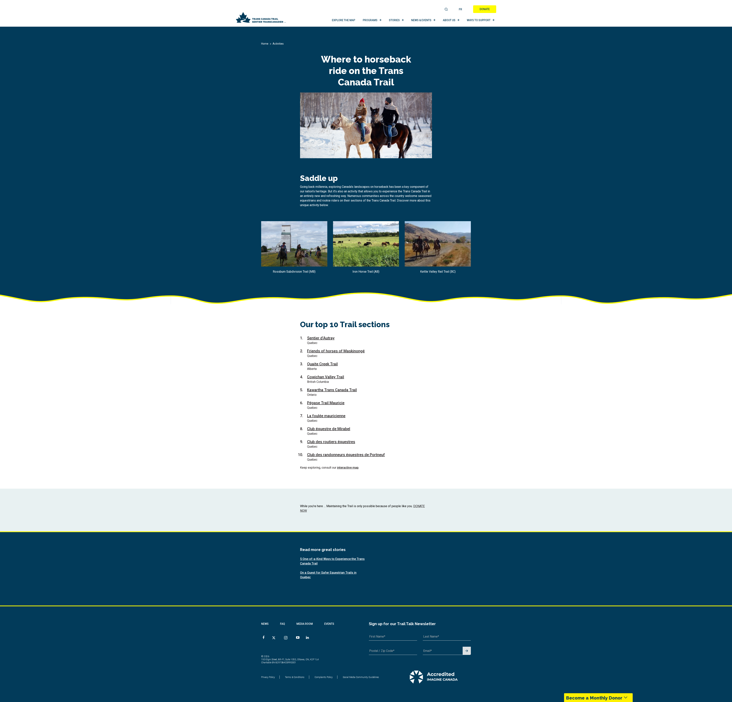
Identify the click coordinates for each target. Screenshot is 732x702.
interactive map (348, 467)
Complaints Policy (324, 677)
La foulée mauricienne (326, 416)
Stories (394, 20)
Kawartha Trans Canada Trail (332, 390)
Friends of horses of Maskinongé (336, 351)
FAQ (282, 623)
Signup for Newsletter (467, 651)
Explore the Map (343, 20)
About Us (449, 20)
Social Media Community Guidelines (361, 677)
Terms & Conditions (294, 677)
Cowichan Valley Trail (325, 377)
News (265, 623)
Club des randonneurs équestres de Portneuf (346, 454)
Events (329, 623)
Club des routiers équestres (331, 441)
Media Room (304, 623)
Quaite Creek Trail (322, 364)
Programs (370, 20)
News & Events (421, 20)
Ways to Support (478, 20)
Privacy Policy (268, 677)
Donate (485, 9)
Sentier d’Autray (321, 338)
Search (446, 9)
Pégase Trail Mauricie (325, 403)
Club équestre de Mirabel (328, 429)
